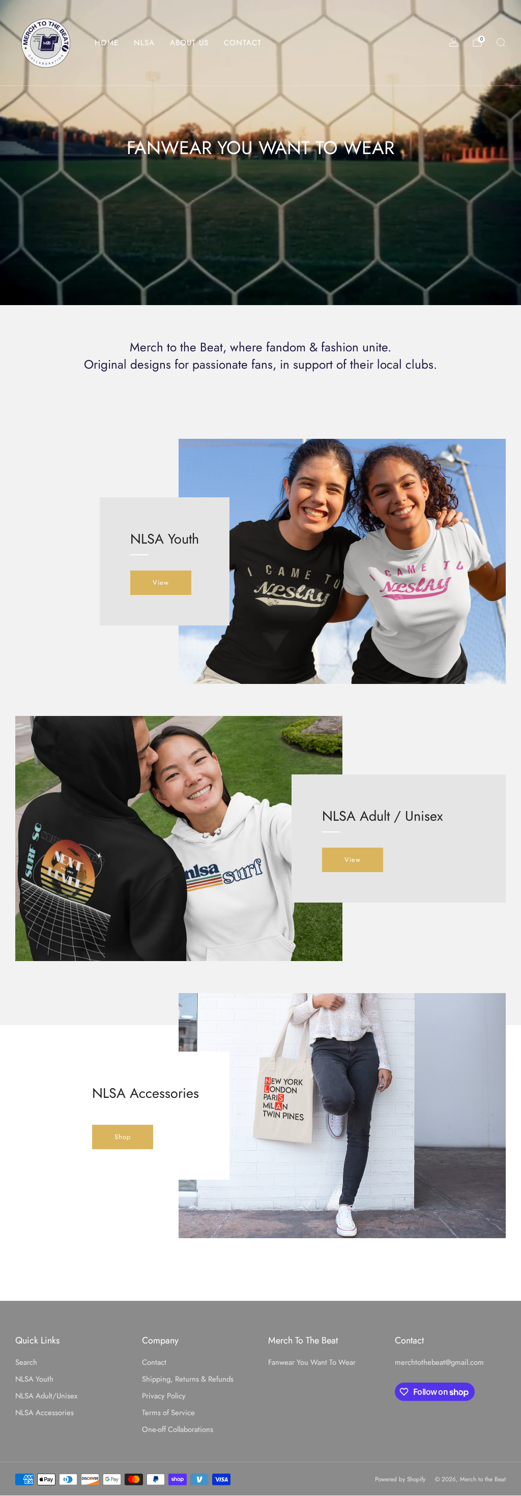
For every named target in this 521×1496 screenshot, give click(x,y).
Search (26, 1362)
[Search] (501, 42)
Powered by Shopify (400, 1479)
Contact (154, 1362)
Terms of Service (168, 1412)
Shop (122, 1137)
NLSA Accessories (44, 1412)
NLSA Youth (34, 1379)
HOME (107, 42)
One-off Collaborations (177, 1429)
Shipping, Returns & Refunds (188, 1379)
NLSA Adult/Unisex (46, 1395)
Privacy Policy (164, 1395)
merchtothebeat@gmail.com (439, 1362)
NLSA (144, 42)
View (161, 582)
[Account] (454, 42)
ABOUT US (189, 42)
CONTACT (243, 42)
